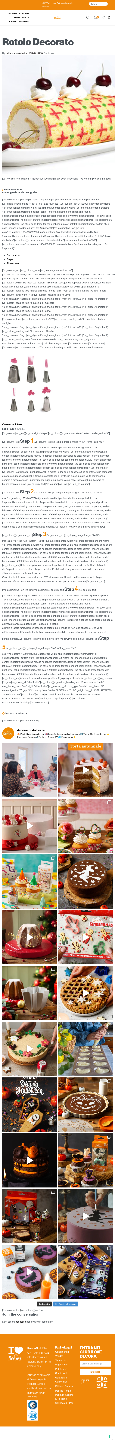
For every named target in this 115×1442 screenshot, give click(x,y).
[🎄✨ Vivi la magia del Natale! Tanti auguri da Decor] (29, 937)
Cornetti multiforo (12, 424)
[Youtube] (99, 1385)
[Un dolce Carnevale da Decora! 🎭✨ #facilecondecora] (29, 881)
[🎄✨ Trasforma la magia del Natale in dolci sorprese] (85, 937)
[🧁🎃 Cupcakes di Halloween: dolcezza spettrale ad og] (85, 1160)
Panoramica (13, 255)
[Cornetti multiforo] (28, 386)
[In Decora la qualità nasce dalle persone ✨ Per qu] (29, 770)
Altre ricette (13, 263)
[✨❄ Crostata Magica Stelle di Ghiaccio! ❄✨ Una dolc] (85, 993)
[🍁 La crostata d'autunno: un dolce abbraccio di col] (85, 1104)
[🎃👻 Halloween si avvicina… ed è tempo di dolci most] (29, 1216)
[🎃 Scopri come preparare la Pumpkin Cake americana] (85, 770)
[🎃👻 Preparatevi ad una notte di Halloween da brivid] (85, 1216)
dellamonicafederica (16, 53)
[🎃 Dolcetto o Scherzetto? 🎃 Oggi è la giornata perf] (29, 1104)
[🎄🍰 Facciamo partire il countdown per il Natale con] (29, 1049)
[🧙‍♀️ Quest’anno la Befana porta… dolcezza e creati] (85, 881)
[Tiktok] (105, 1385)
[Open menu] (57, 29)
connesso (21, 1321)
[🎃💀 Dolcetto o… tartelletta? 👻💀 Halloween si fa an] (29, 1272)
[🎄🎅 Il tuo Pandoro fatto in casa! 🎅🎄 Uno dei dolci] (29, 993)
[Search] (88, 17)
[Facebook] (105, 1379)
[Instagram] (99, 1379)
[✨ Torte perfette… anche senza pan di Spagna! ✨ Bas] (29, 826)
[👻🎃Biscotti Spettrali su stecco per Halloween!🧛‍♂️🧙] (85, 1272)
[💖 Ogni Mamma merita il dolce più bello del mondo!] (85, 826)
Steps (10, 259)
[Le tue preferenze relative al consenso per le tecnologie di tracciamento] (110, 1437)
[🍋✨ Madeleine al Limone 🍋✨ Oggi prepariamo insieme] (85, 1049)
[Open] (103, 17)
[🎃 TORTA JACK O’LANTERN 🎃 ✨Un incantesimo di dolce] (29, 1160)
